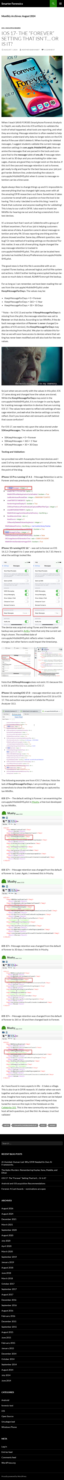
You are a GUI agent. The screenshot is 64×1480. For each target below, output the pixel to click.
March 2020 (7, 1251)
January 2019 (7, 1262)
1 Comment (49, 50)
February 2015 (8, 1343)
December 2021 (8, 1219)
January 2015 (7, 1348)
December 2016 (8, 1300)
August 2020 (7, 1235)
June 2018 (6, 1273)
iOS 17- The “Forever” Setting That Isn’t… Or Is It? (29, 38)
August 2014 (7, 1370)
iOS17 (43, 1125)
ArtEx (27, 630)
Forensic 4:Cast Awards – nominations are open (23, 1189)
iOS (3, 28)
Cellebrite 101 (8, 1107)
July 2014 (5, 1375)
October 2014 (7, 1359)
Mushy (35, 801)
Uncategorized (13, 28)
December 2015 (8, 1321)
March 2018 (7, 1278)
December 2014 (8, 1353)
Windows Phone (9, 1427)
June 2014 (6, 1380)
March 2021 (7, 1224)
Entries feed (7, 1452)
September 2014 (9, 1364)
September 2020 (9, 1230)
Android (5, 1400)
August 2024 (7, 1214)
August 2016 (7, 1310)
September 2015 (9, 1326)
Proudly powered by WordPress (13, 1476)
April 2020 (6, 1246)
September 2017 (9, 1289)
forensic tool (7, 1405)
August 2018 (7, 1267)
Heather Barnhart (31, 50)
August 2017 (7, 1294)
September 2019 (9, 1257)
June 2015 (6, 1337)
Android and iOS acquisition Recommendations (23, 1183)
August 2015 (7, 1332)
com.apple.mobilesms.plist (25, 1125)
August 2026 (7, 1208)
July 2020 (5, 1240)
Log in (4, 1446)
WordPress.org (8, 1462)
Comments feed (8, 1457)
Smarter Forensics (12, 3)
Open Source (7, 1416)
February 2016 (8, 1316)
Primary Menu (60, 3)
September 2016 (9, 1305)
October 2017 (7, 1283)
